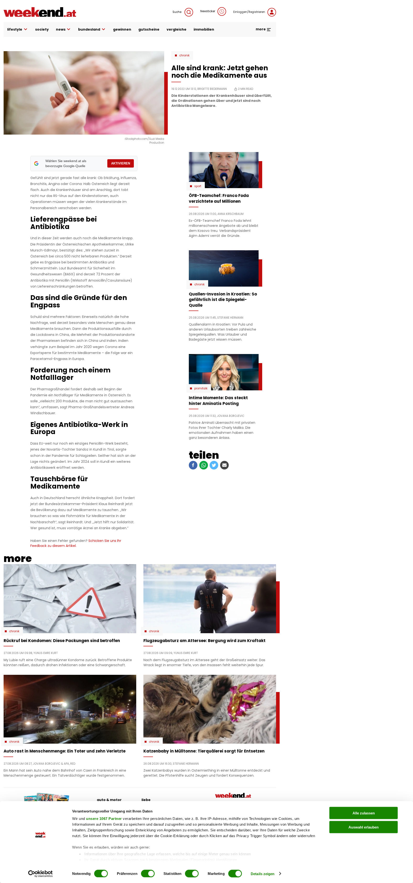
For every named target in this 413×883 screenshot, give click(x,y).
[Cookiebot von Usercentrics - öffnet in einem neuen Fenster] (40, 873)
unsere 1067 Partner (104, 819)
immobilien (204, 29)
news (60, 29)
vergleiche (176, 29)
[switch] (148, 873)
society (42, 29)
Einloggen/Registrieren (249, 12)
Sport (197, 186)
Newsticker (207, 11)
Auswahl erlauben (363, 827)
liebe (146, 799)
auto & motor (109, 799)
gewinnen (122, 29)
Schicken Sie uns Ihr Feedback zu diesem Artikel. (75, 543)
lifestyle (14, 29)
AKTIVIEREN (120, 163)
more (261, 29)
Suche (177, 12)
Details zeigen (262, 874)
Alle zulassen (364, 813)
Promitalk (200, 388)
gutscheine (148, 29)
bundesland (89, 29)
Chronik (184, 55)
